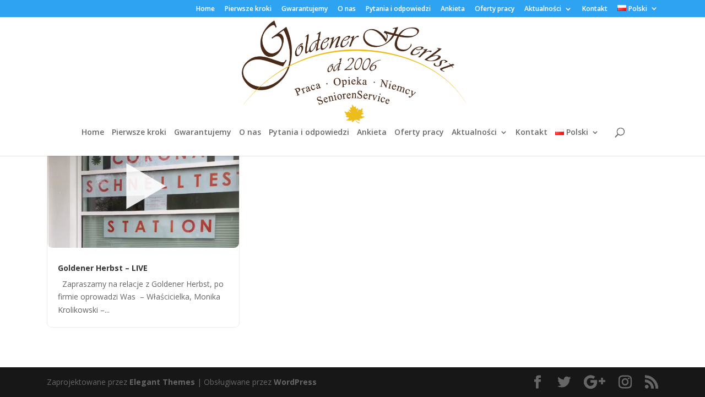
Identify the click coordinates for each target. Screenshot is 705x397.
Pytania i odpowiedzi (398, 9)
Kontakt (595, 9)
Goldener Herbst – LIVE (103, 268)
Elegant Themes (162, 382)
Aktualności (542, 9)
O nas (347, 9)
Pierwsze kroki (248, 9)
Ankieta (453, 9)
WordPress (295, 382)
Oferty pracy (494, 9)
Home (205, 9)
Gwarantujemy (304, 9)
